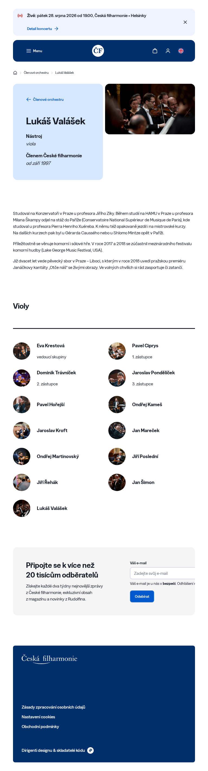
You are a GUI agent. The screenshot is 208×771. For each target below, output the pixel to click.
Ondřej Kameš (147, 404)
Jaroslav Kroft (52, 430)
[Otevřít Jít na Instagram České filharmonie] (48, 684)
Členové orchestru (36, 72)
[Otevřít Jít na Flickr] (84, 684)
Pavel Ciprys (145, 345)
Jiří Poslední (145, 456)
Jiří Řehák (47, 482)
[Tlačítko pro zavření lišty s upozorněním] (185, 22)
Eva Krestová (50, 345)
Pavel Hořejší (50, 404)
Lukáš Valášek (64, 72)
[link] (34, 50)
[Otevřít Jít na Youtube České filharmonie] (60, 684)
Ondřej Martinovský (58, 456)
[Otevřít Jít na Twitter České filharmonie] (36, 684)
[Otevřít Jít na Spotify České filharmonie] (72, 684)
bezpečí (169, 583)
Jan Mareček (146, 430)
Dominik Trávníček (56, 372)
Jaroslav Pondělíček (153, 372)
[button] (39, 351)
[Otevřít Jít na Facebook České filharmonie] (24, 684)
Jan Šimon (143, 482)
